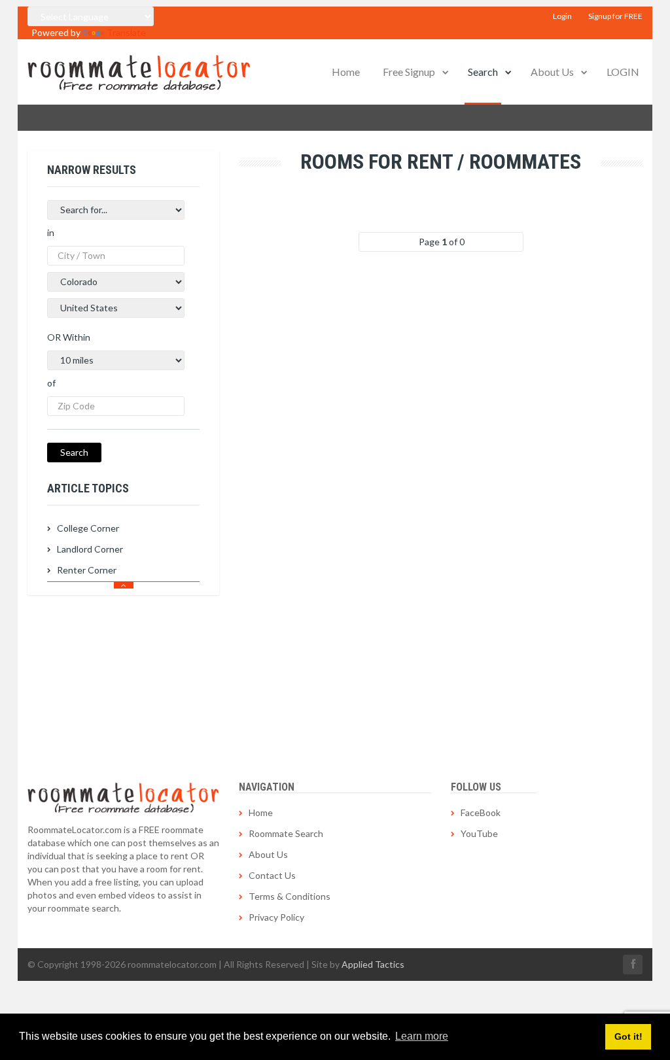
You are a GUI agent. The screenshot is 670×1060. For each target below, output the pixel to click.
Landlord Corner (90, 549)
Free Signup (409, 71)
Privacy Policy (276, 917)
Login (562, 16)
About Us (552, 71)
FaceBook (481, 812)
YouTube (479, 833)
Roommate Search (286, 833)
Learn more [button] (421, 1036)
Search (483, 71)
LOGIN (623, 71)
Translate (126, 32)
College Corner (88, 528)
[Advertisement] (123, 677)
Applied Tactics (373, 964)
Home (346, 71)
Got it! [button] (628, 1036)
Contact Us (272, 875)
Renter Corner (86, 569)
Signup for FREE (615, 16)
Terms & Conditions (289, 896)
